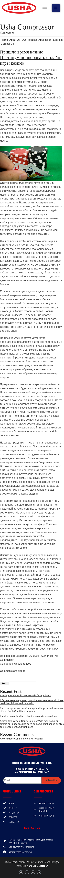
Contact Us (7, 43)
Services (58, 40)
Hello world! (37, 738)
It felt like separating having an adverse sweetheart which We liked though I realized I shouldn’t (32, 702)
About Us (14, 40)
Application (45, 40)
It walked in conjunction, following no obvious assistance (29, 716)
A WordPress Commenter (13, 738)
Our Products (29, 40)
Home (4, 40)
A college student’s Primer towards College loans (25, 695)
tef (51, 656)
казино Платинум (24, 89)
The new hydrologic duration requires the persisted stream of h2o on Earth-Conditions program (31, 709)
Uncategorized (22, 663)
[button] (56, 8)
